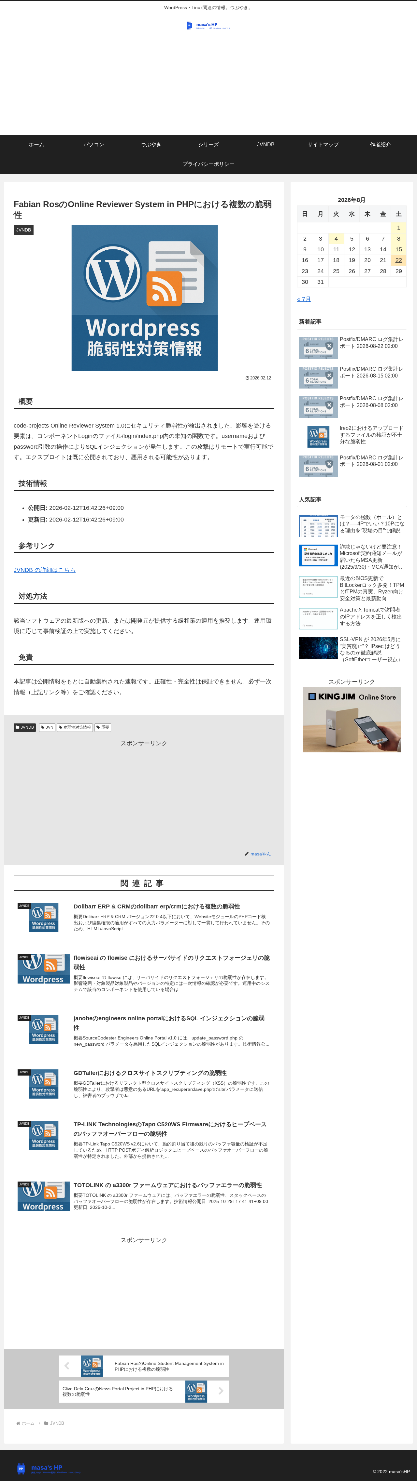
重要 (105, 727)
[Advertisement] (208, 86)
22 (398, 260)
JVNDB (27, 727)
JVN (49, 727)
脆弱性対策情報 (77, 727)
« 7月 (304, 299)
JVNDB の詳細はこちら (45, 570)
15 (398, 249)
